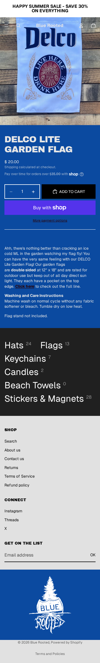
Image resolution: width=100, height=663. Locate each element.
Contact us (14, 458)
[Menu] (6, 25)
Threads (11, 519)
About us (12, 450)
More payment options (50, 220)
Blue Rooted (39, 642)
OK (93, 555)
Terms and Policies (50, 654)
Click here (24, 286)
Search (10, 441)
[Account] (81, 25)
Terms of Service (19, 476)
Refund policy (16, 485)
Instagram (13, 511)
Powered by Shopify (66, 642)
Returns (11, 467)
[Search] (18, 25)
